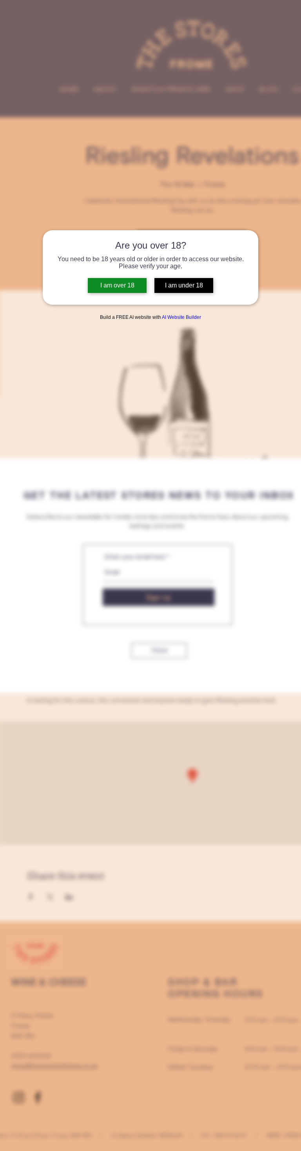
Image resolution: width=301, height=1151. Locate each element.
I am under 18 (184, 285)
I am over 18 (117, 285)
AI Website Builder (181, 317)
